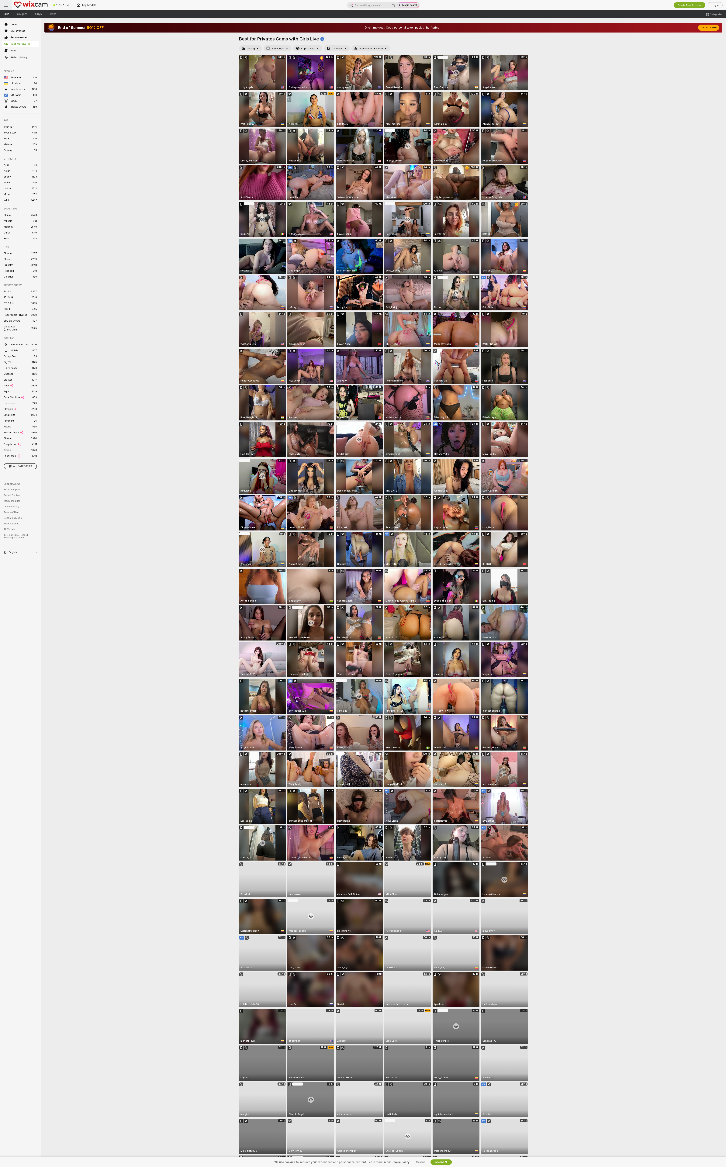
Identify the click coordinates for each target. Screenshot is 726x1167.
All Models (9, 529)
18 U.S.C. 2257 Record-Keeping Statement (16, 536)
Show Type (277, 48)
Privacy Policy (11, 506)
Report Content (12, 495)
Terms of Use (11, 512)
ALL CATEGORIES (22, 466)
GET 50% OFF (709, 27)
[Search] (393, 5)
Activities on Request (371, 48)
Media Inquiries (12, 501)
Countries (337, 48)
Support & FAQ (12, 484)
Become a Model (13, 518)
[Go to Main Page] (31, 5)
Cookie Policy (400, 1162)
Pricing (251, 48)
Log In (715, 5)
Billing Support (12, 489)
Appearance (308, 48)
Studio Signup (11, 523)
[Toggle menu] (6, 5)
